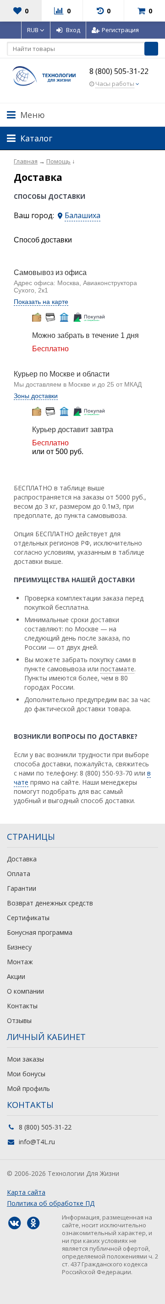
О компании (25, 991)
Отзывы (19, 1020)
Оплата (18, 873)
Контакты (22, 1005)
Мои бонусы (26, 1073)
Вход (73, 30)
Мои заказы (25, 1059)
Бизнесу (19, 947)
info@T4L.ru (37, 1141)
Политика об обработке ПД (50, 1203)
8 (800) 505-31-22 (118, 71)
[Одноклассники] (33, 1223)
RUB (33, 30)
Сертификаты (28, 917)
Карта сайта (26, 1192)
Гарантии (21, 888)
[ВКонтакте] (14, 1223)
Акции (16, 976)
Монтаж (20, 961)
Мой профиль (28, 1088)
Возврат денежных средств (50, 903)
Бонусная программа (39, 932)
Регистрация (120, 30)
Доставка (22, 858)
